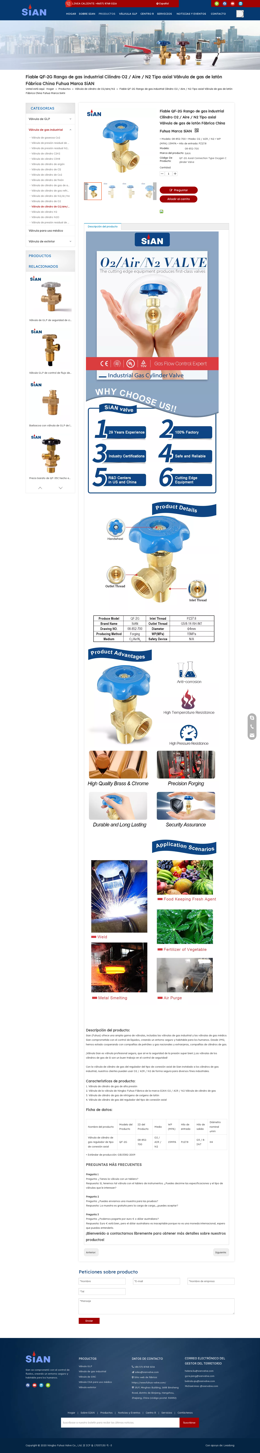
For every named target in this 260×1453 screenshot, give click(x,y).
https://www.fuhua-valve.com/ (149, 1382)
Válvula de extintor (42, 241)
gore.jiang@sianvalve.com (199, 1376)
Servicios (166, 1412)
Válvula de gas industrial (46, 129)
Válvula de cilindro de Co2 (46, 174)
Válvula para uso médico (46, 230)
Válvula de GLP (39, 119)
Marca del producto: (172, 153)
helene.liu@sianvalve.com (199, 1370)
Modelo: (164, 148)
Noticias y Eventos (129, 1412)
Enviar (89, 1320)
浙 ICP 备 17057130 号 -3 (97, 1445)
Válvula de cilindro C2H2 (45, 153)
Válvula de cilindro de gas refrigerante (53, 190)
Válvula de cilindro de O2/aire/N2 (51, 206)
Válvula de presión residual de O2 (51, 222)
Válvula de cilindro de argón (48, 164)
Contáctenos (185, 1412)
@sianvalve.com (209, 1386)
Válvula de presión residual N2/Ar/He (53, 148)
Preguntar (181, 190)
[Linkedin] (240, 3)
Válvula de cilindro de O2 (46, 201)
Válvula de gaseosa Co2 (45, 137)
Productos (106, 1412)
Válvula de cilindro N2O (45, 217)
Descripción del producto (103, 226)
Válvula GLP (85, 1366)
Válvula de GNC (87, 1376)
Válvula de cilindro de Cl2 (46, 169)
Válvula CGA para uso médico (95, 1382)
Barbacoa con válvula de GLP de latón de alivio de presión (50, 425)
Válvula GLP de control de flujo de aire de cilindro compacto (50, 372)
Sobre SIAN (88, 1412)
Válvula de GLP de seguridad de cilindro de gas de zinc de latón (50, 320)
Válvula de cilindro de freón (47, 180)
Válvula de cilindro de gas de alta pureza (53, 185)
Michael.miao (192, 1386)
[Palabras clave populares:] (240, 13)
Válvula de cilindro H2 (44, 211)
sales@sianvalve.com (147, 1372)
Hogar (71, 1412)
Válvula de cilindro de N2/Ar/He (50, 196)
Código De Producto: (166, 159)
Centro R (151, 1412)
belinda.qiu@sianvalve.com (200, 1381)
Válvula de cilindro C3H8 (45, 158)
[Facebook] (225, 3)
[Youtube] (232, 3)
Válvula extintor (87, 1387)
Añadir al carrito (178, 199)
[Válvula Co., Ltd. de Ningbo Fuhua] (41, 1357)
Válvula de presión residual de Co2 (51, 143)
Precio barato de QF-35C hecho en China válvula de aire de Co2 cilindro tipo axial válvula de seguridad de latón (50, 478)
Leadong (229, 1445)
